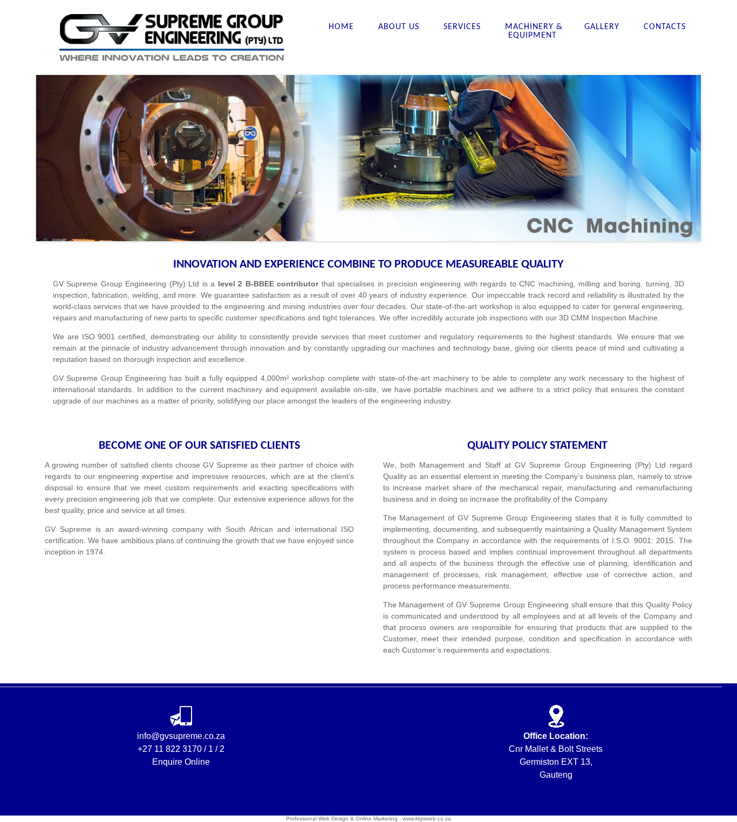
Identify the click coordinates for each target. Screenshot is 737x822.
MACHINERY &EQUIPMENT (534, 31)
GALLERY (603, 27)
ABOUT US (400, 27)
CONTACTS (665, 27)
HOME (343, 27)
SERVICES (463, 27)
